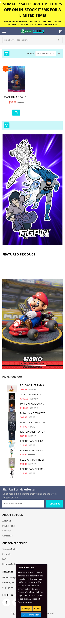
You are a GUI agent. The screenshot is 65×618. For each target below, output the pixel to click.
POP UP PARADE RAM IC (33, 469)
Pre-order (7, 554)
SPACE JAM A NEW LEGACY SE (16, 97)
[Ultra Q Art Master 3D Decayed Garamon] (12, 399)
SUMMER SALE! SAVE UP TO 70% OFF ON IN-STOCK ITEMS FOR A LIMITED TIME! (32, 9)
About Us (6, 520)
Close (37, 608)
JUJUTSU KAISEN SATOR (32, 431)
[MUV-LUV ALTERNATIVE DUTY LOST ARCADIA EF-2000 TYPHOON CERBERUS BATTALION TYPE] (12, 418)
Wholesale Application (13, 577)
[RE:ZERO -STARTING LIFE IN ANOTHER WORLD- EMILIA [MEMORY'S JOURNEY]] (12, 464)
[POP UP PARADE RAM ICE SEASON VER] (12, 473)
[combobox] (32, 40)
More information (31, 614)
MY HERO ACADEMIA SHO (33, 403)
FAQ (4, 559)
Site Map (6, 530)
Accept (27, 608)
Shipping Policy (9, 549)
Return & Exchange (11, 564)
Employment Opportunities (15, 587)
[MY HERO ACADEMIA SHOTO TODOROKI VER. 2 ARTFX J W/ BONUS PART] (12, 408)
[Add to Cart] (16, 113)
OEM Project (8, 582)
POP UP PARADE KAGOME (34, 450)
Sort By (30, 53)
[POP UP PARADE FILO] (12, 445)
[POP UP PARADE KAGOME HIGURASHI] (12, 455)
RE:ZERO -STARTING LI (32, 459)
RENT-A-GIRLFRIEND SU (32, 385)
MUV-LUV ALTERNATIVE (32, 413)
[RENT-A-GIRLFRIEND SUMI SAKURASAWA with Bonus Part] (12, 390)
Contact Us (7, 535)
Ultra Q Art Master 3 (30, 394)
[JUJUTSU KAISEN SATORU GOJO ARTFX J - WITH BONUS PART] (12, 436)
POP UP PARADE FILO (31, 440)
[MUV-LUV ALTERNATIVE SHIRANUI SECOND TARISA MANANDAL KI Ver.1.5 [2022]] (12, 427)
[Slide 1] (32, 313)
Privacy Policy (8, 525)
